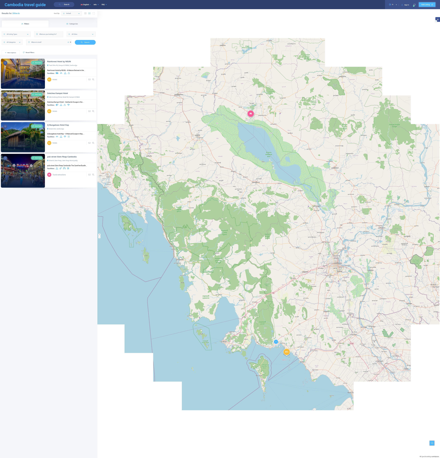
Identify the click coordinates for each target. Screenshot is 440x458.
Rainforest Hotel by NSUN (59, 61)
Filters (26, 24)
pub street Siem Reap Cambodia (62, 157)
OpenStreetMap (426, 456)
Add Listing (425, 4)
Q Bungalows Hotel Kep (58, 125)
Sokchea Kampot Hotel (57, 93)
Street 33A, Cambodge (56, 129)
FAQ (103, 4)
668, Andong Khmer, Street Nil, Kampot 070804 (64, 97)
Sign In (406, 5)
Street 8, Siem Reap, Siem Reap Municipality (63, 160)
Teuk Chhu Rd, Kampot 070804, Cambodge (63, 65)
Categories (73, 24)
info (95, 4)
